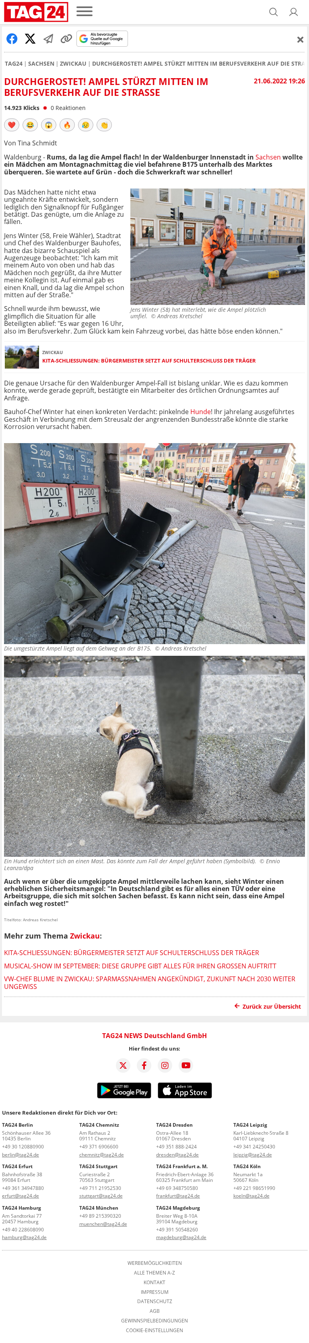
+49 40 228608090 (23, 1229)
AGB (155, 1311)
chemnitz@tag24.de (101, 1154)
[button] (293, 12)
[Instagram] (165, 1065)
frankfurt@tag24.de (178, 1195)
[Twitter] (123, 1065)
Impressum (155, 1292)
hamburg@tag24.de (24, 1237)
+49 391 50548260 (177, 1229)
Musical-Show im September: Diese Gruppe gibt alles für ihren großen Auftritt (140, 966)
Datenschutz (154, 1301)
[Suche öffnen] (273, 12)
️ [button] (12, 124)
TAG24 (14, 63)
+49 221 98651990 (254, 1188)
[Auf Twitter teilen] (30, 39)
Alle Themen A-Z (154, 1273)
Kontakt (154, 1282)
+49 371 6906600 (98, 1146)
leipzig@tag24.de (252, 1154)
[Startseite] (36, 12)
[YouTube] (186, 1065)
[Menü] (84, 11)
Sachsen (41, 63)
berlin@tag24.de (20, 1154)
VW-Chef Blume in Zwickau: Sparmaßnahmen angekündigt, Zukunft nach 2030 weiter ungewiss (149, 982)
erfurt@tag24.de (20, 1195)
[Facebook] (144, 1065)
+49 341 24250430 (254, 1146)
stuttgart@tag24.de (101, 1195)
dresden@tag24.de (177, 1154)
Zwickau (73, 63)
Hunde (200, 411)
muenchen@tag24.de (103, 1224)
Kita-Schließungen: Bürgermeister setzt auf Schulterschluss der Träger (149, 361)
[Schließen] (300, 39)
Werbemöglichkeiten (155, 1263)
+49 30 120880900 (23, 1146)
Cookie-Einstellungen (154, 1330)
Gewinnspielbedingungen (154, 1321)
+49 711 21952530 (100, 1188)
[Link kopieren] (66, 39)
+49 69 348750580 (177, 1188)
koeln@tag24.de (251, 1195)
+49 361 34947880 (23, 1188)
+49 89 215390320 (100, 1215)
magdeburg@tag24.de (181, 1237)
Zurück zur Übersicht (272, 1006)
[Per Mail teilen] (48, 39)
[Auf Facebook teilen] (12, 39)
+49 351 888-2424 (176, 1146)
